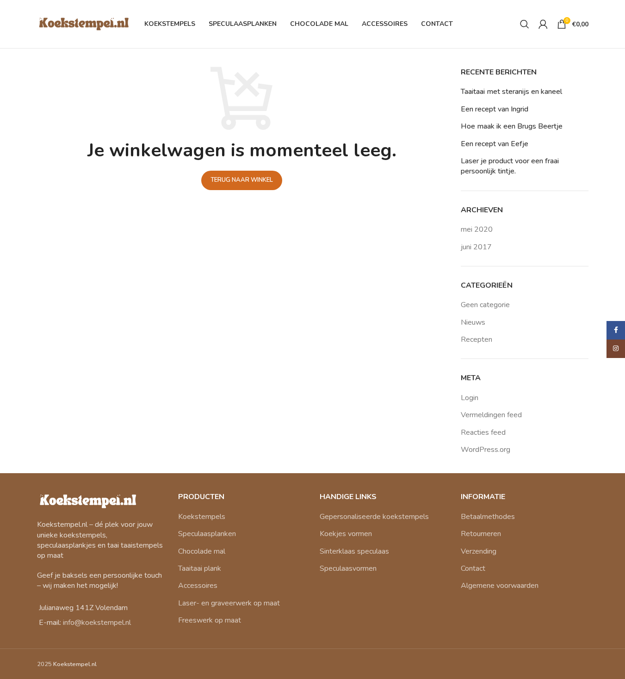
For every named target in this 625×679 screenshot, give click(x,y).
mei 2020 (477, 229)
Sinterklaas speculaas (354, 551)
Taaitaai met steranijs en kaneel (511, 91)
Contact (473, 568)
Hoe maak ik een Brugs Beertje (512, 126)
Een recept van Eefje (494, 144)
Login (469, 398)
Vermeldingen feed (491, 415)
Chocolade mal (201, 551)
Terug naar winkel (241, 180)
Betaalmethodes (488, 517)
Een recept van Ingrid (494, 109)
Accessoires (197, 585)
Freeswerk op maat (209, 620)
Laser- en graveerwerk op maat (229, 603)
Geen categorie (485, 305)
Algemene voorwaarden (499, 585)
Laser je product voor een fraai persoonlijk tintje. (510, 166)
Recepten (476, 339)
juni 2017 (476, 247)
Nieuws (473, 322)
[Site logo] (83, 24)
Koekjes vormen (346, 534)
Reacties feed (483, 432)
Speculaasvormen (348, 568)
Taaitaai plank (199, 568)
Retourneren (481, 534)
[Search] (524, 24)
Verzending (478, 551)
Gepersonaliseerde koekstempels (374, 517)
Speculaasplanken (207, 534)
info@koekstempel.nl (97, 622)
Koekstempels (201, 517)
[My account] (543, 24)
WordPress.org (485, 449)
